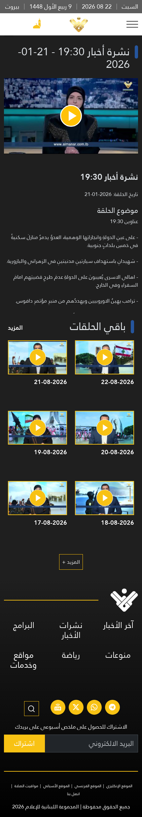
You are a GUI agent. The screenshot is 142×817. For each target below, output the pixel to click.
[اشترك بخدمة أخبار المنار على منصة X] (76, 708)
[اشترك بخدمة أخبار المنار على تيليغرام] (112, 708)
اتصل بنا (73, 793)
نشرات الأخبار (71, 630)
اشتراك (24, 743)
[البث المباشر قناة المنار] (57, 708)
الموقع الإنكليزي (119, 786)
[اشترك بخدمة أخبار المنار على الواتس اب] (94, 708)
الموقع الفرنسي (88, 786)
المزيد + (71, 562)
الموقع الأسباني (56, 786)
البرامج (23, 625)
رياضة (71, 655)
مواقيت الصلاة (26, 786)
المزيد (15, 327)
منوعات (118, 655)
